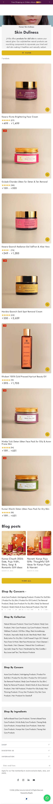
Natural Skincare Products (13, 624)
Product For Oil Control (28, 600)
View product (47, 109)
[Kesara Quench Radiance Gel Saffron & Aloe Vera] (26, 218)
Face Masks (8, 645)
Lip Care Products (34, 627)
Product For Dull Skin (42, 597)
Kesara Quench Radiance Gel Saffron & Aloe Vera (25, 246)
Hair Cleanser (19, 645)
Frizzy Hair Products (26, 692)
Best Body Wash (35, 634)
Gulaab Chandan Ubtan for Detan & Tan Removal (25, 181)
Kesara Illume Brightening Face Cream (20, 116)
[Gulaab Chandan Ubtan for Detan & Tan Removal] (26, 154)
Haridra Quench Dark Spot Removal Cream (22, 311)
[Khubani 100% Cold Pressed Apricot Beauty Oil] (26, 348)
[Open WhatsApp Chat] (47, 798)
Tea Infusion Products (27, 652)
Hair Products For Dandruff (22, 695)
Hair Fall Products (18, 688)
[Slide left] (4, 2)
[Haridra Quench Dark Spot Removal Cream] (26, 283)
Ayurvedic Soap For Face (13, 649)
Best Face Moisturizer (27, 642)
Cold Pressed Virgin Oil (32, 638)
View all (26, 581)
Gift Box (22, 631)
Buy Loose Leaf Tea (11, 652)
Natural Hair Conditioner (35, 645)
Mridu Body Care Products (26, 722)
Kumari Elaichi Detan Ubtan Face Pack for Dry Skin (25, 509)
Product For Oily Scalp (34, 688)
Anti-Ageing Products (25, 597)
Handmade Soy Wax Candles (34, 649)
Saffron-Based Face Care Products (16, 718)
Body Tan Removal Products (14, 685)
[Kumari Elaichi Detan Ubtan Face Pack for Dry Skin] (26, 481)
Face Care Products (32, 624)
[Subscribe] (50, 765)
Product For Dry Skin (10, 600)
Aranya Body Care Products (26, 725)
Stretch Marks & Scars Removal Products (24, 607)
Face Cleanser (42, 642)
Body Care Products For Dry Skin (22, 603)
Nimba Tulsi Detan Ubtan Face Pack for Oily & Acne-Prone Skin (26, 443)
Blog (28, 631)
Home (21, 27)
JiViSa (17, 790)
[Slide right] (49, 2)
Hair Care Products (19, 627)
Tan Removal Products (12, 681)
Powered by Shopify (27, 793)
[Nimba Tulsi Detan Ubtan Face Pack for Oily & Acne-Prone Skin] (26, 413)
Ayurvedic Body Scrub (20, 634)
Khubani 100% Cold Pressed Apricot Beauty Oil (24, 376)
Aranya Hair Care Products (26, 729)
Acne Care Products (9, 597)
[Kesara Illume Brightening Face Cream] (26, 89)
